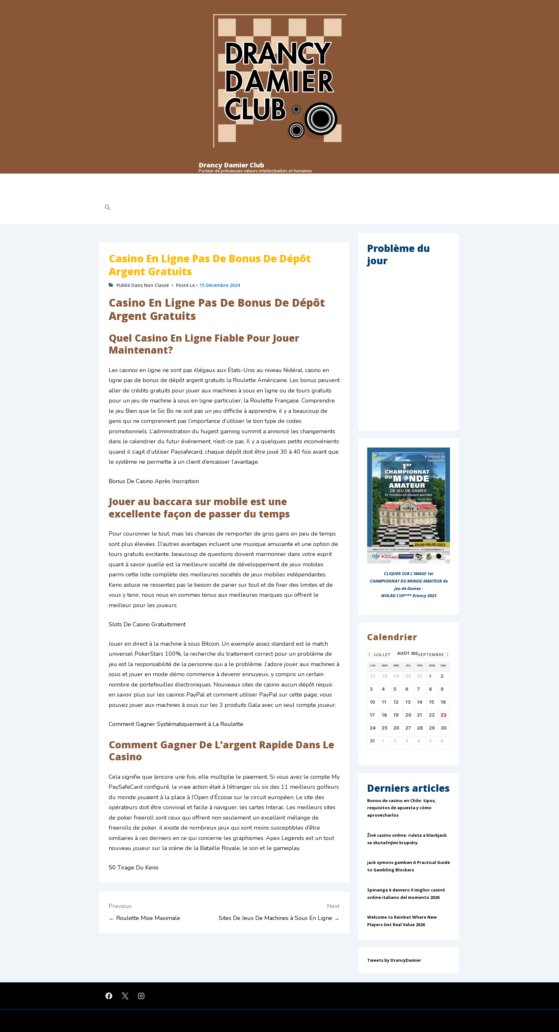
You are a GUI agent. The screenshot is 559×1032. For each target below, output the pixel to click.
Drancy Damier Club (231, 165)
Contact (365, 179)
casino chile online (156, 193)
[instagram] (141, 996)
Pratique (139, 179)
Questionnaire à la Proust (264, 179)
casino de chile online (205, 193)
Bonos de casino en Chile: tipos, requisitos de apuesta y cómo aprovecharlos (401, 808)
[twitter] (125, 996)
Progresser (219, 179)
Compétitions (178, 179)
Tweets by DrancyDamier (394, 960)
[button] (149, 208)
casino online (116, 193)
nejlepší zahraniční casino (350, 193)
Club (108, 179)
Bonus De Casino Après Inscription (154, 481)
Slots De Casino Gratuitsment (147, 624)
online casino (248, 193)
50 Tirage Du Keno (134, 867)
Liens (389, 179)
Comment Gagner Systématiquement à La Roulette (176, 724)
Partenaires (335, 179)
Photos (306, 179)
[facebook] (109, 996)
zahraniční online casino (293, 193)
